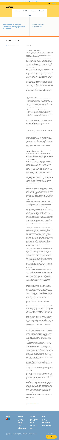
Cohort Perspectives (46, 425)
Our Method (25, 11)
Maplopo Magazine (22, 428)
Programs (34, 11)
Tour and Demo (45, 423)
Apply (49, 3)
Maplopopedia (21, 427)
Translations (20, 419)
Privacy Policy (50, 433)
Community (41, 11)
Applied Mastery (33, 420)
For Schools (32, 427)
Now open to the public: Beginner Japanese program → (29, 1)
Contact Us (44, 420)
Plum (31, 428)
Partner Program (46, 422)
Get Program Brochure (47, 427)
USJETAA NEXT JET (34, 419)
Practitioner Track (34, 425)
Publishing (17, 11)
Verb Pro (32, 422)
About (29, 15)
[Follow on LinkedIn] (9, 419)
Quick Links (54, 3)
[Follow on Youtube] (7, 419)
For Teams (32, 423)
